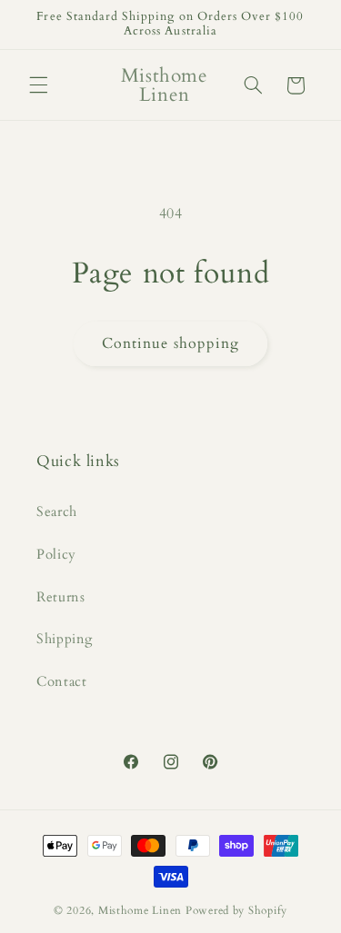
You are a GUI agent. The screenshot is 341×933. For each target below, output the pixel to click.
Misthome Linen (140, 911)
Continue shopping (170, 343)
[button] (38, 85)
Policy (56, 554)
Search (56, 511)
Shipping (64, 639)
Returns (60, 597)
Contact (61, 681)
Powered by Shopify (236, 911)
